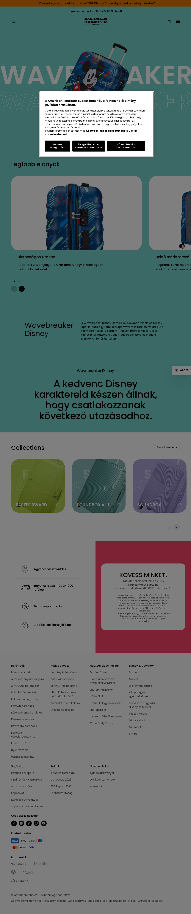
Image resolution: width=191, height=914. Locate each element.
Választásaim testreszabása (126, 146)
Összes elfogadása (57, 146)
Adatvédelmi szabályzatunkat (105, 130)
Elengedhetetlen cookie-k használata (88, 146)
